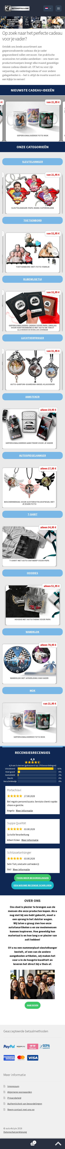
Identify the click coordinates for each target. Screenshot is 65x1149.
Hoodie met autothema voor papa (32, 619)
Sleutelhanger (32, 161)
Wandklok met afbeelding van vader (29, 678)
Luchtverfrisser (32, 338)
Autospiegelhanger (32, 455)
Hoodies (32, 573)
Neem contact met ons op (20, 1109)
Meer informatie (24, 810)
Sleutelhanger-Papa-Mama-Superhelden (32, 208)
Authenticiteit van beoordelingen (24, 1103)
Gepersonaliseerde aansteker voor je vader (29, 443)
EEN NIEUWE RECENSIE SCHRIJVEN (33, 885)
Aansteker (32, 396)
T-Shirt (32, 514)
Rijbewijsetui (32, 279)
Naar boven (32, 1005)
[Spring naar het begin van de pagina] (58, 1142)
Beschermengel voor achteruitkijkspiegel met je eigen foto (29, 502)
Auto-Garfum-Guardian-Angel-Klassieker (32, 384)
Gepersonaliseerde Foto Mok (32, 135)
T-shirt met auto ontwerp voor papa (29, 560)
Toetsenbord (32, 220)
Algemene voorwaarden (19, 1091)
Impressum (13, 1086)
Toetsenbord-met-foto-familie (32, 266)
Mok (32, 690)
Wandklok (32, 632)
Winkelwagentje (17, 1141)
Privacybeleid (14, 1097)
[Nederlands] (48, 8)
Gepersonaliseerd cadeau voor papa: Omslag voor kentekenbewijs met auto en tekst (33, 327)
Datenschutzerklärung (15, 1131)
